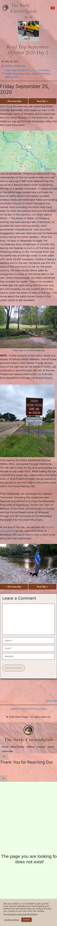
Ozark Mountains (22, 73)
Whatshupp (19, 65)
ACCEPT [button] (26, 920)
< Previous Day (14, 101)
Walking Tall (11, 77)
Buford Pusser (28, 70)
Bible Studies (17, 746)
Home (5, 746)
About (50, 746)
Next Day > (42, 101)
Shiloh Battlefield (41, 73)
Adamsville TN (12, 70)
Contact (41, 746)
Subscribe (7, 751)
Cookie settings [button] (11, 920)
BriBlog (8, 65)
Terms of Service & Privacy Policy (28, 708)
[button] (30, 17)
